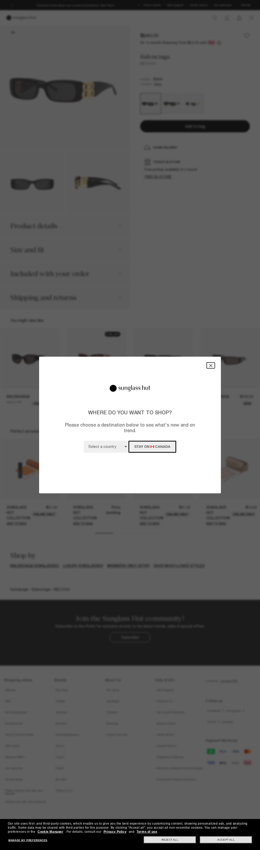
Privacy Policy (115, 831)
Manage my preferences (27, 840)
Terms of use (147, 831)
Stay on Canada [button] (152, 447)
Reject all (169, 839)
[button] (211, 365)
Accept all (226, 839)
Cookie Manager (50, 831)
